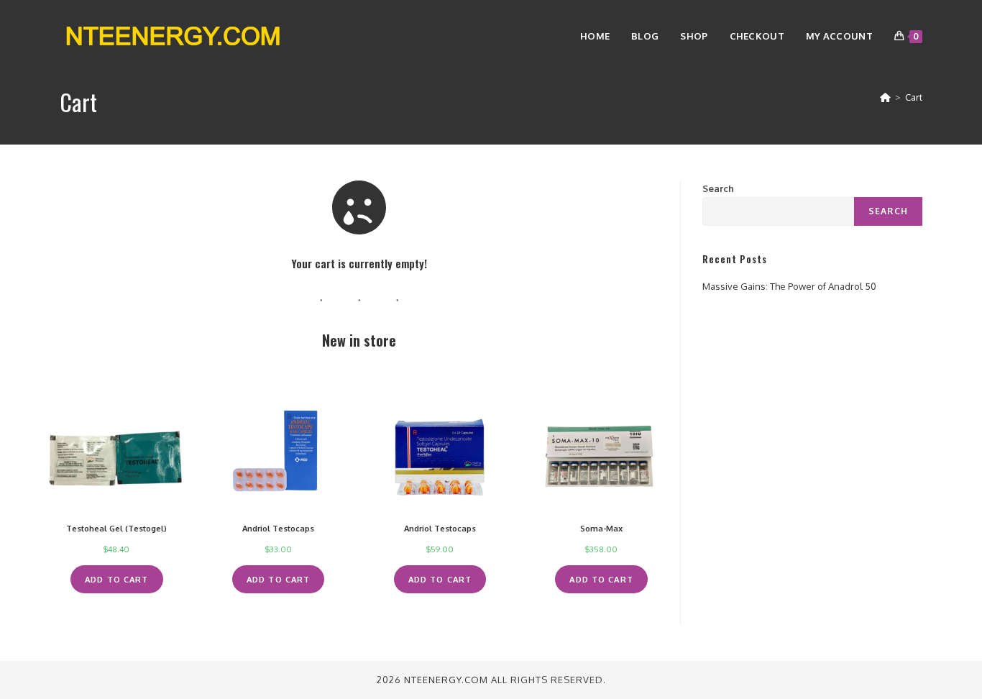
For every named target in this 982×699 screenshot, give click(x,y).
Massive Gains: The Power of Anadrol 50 (789, 286)
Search (718, 188)
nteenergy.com (446, 679)
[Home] (885, 97)
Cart (913, 97)
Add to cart (116, 579)
